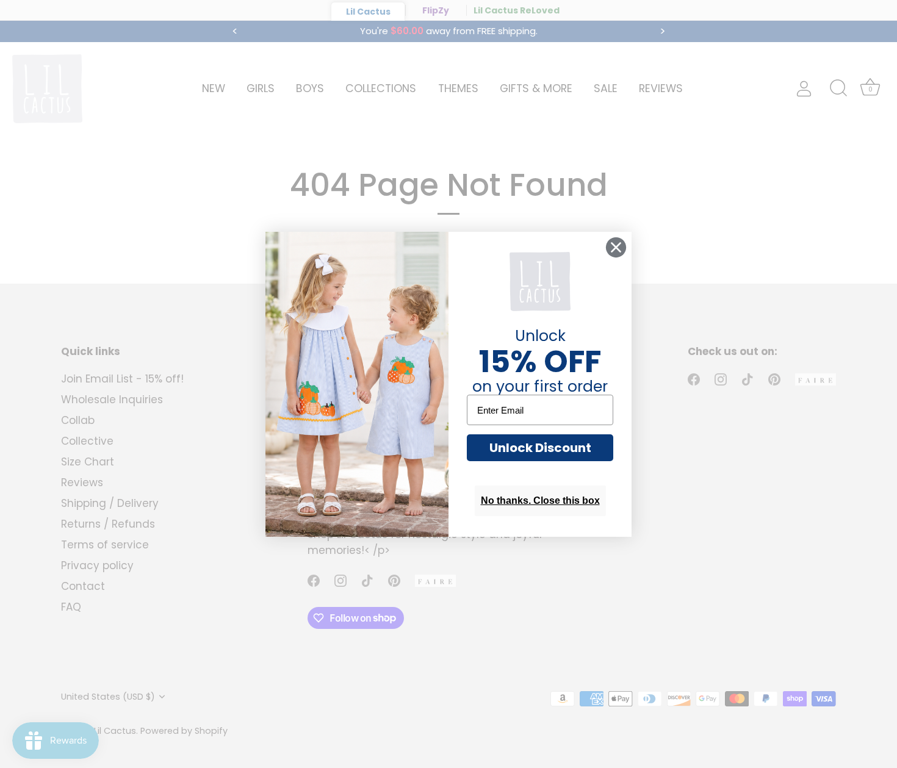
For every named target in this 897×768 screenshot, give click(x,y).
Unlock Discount (540, 447)
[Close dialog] (616, 247)
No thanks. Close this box (540, 500)
